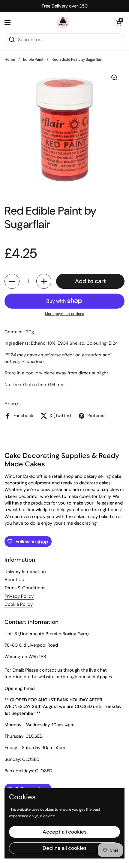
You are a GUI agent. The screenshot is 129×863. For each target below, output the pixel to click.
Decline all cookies (65, 848)
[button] (118, 23)
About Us (14, 580)
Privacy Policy (19, 596)
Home (9, 59)
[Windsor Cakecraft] (63, 23)
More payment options (64, 313)
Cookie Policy (18, 604)
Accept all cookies (65, 831)
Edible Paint (33, 59)
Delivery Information (25, 572)
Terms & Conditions (24, 588)
